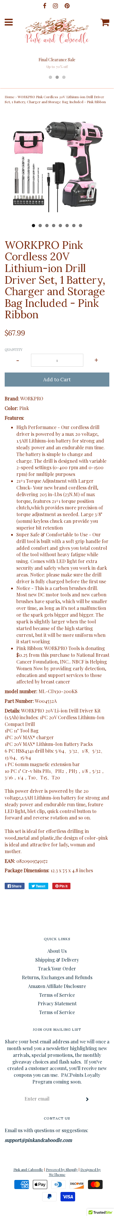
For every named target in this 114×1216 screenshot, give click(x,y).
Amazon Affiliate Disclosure (57, 986)
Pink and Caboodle (28, 1169)
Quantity (14, 349)
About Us (57, 951)
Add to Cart (57, 379)
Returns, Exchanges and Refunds (57, 977)
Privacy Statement (57, 1003)
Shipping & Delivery (57, 960)
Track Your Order (57, 968)
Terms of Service (57, 995)
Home (10, 96)
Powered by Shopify (62, 1169)
